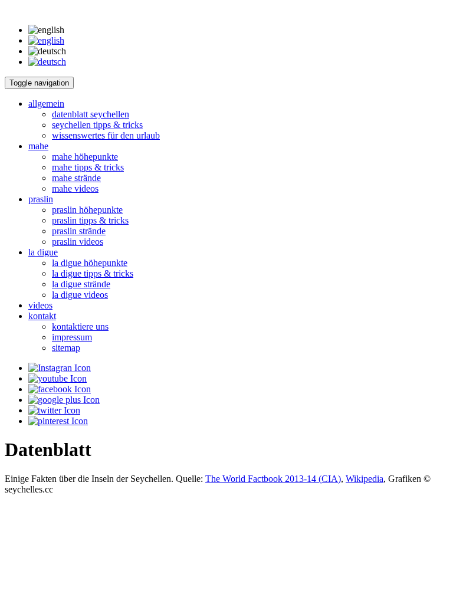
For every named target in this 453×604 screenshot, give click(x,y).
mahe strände (76, 178)
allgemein (46, 104)
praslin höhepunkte (87, 210)
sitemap (66, 348)
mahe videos (75, 188)
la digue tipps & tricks (92, 273)
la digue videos (80, 295)
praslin (40, 199)
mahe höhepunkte (85, 157)
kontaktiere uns (80, 326)
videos (40, 305)
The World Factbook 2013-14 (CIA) (273, 479)
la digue (43, 252)
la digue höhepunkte (89, 263)
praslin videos (77, 242)
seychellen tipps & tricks (97, 125)
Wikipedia (364, 479)
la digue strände (81, 284)
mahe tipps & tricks (88, 167)
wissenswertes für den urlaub (106, 135)
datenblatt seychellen (90, 114)
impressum (72, 337)
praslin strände (79, 231)
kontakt (42, 316)
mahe (38, 146)
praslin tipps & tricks (90, 220)
